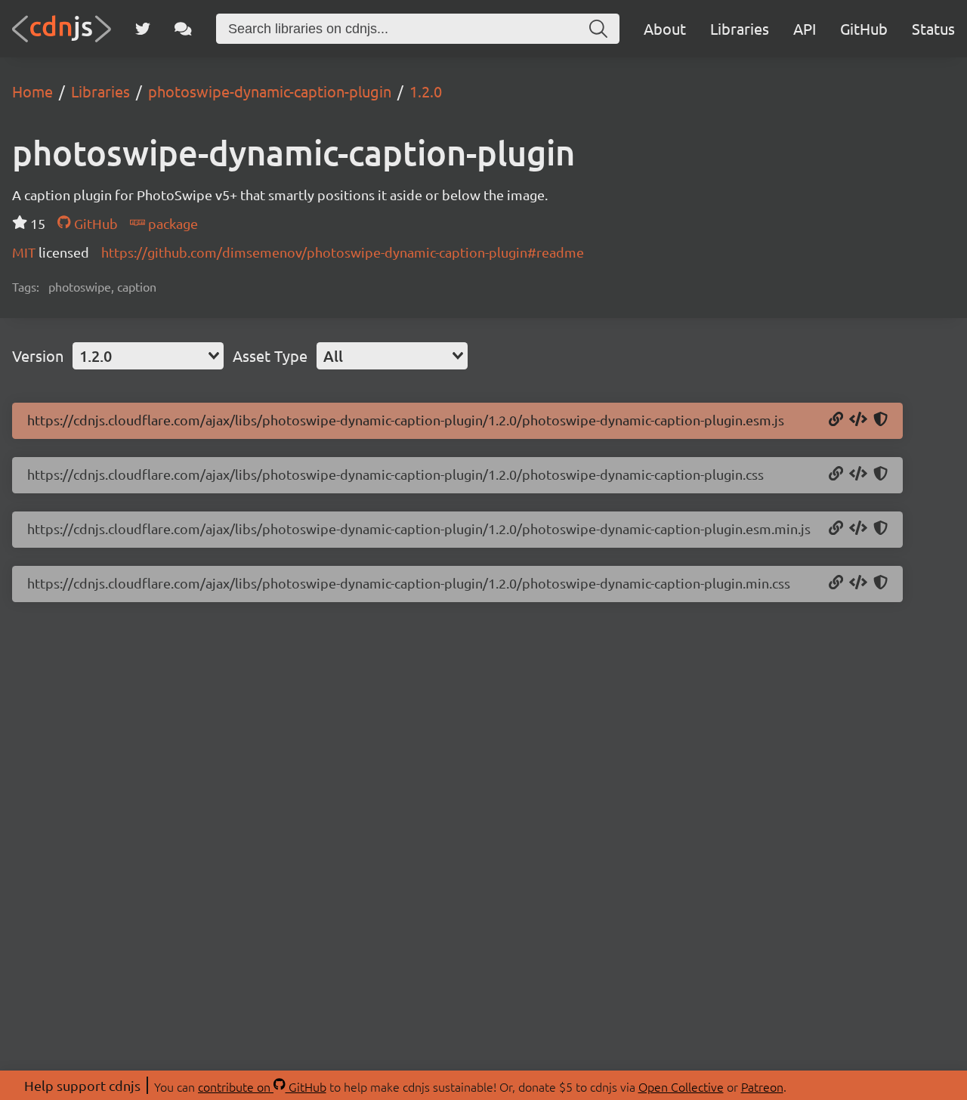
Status (933, 28)
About (665, 28)
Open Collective (681, 1086)
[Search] (598, 29)
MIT (25, 252)
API (804, 28)
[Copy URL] (836, 420)
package (171, 223)
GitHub (864, 28)
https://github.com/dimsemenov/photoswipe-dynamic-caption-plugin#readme (342, 252)
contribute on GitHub (262, 1086)
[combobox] (148, 355)
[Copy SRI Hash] (880, 420)
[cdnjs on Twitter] (142, 28)
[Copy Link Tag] (858, 474)
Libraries (739, 28)
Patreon (762, 1086)
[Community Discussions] (183, 28)
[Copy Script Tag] (858, 420)
